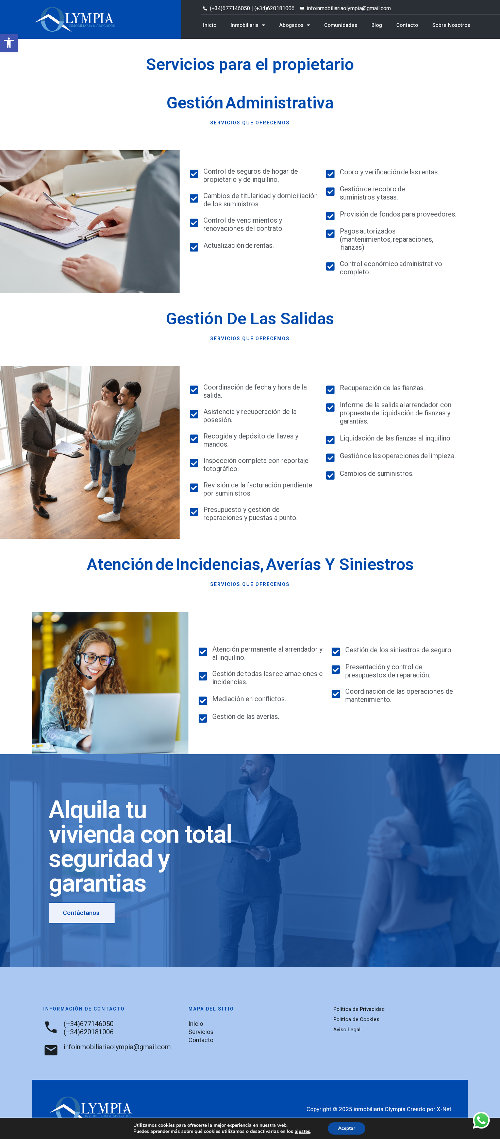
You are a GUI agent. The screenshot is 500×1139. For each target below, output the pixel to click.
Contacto (407, 25)
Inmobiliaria (245, 25)
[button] (9, 43)
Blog (376, 25)
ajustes (302, 1131)
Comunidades (340, 25)
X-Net (444, 1109)
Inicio (209, 25)
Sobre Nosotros (451, 25)
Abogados (291, 25)
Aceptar (346, 1128)
